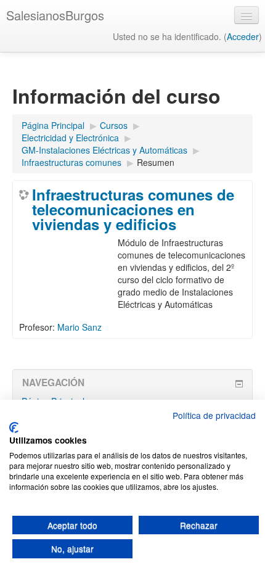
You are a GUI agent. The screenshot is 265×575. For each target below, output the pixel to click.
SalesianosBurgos (55, 15)
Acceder (243, 36)
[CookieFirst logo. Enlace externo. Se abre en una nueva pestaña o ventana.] (13, 427)
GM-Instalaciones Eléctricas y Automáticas (104, 150)
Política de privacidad (214, 415)
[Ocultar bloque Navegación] (239, 383)
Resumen (155, 162)
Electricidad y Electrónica (70, 137)
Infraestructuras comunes (71, 162)
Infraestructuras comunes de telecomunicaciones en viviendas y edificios (133, 209)
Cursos (114, 125)
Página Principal (53, 125)
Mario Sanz (79, 327)
